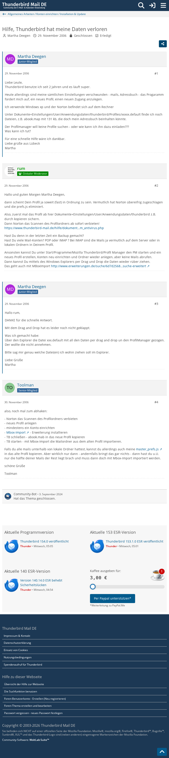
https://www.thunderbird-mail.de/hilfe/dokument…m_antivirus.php (54, 228)
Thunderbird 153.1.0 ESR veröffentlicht (134, 541)
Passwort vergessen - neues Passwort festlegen (33, 713)
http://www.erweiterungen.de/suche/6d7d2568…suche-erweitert (98, 266)
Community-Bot (25, 494)
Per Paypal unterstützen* (112, 598)
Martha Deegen (18, 35)
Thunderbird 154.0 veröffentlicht (44, 541)
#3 (156, 304)
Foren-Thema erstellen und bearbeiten (27, 706)
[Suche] (141, 5)
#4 (156, 402)
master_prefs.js (147, 449)
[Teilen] (163, 43)
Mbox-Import (16, 432)
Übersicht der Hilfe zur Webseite (24, 684)
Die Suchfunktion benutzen (20, 691)
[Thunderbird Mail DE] (24, 5)
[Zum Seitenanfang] (162, 752)
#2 (156, 185)
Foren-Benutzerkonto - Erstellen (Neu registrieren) (35, 699)
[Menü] (163, 5)
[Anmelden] (152, 5)
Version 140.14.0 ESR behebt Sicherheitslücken (41, 582)
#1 (156, 73)
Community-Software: (25, 740)
